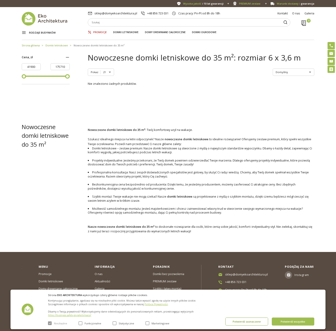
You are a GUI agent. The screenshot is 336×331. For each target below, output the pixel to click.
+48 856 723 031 (157, 13)
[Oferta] (331, 69)
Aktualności (102, 281)
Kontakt (282, 13)
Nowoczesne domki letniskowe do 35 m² (99, 45)
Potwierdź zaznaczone (247, 321)
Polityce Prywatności (156, 304)
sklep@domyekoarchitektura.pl (115, 13)
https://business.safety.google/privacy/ (69, 315)
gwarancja (295, 3)
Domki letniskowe (126, 32)
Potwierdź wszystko (293, 321)
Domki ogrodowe (204, 32)
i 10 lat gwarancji (203, 3)
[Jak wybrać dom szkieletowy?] (331, 61)
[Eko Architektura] (55, 19)
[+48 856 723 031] (331, 45)
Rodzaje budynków (42, 32)
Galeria (309, 13)
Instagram (301, 275)
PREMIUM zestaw (164, 281)
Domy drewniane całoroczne (165, 32)
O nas (296, 13)
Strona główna (31, 45)
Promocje (100, 32)
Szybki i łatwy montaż (167, 288)
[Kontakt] (331, 53)
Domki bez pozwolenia (168, 274)
